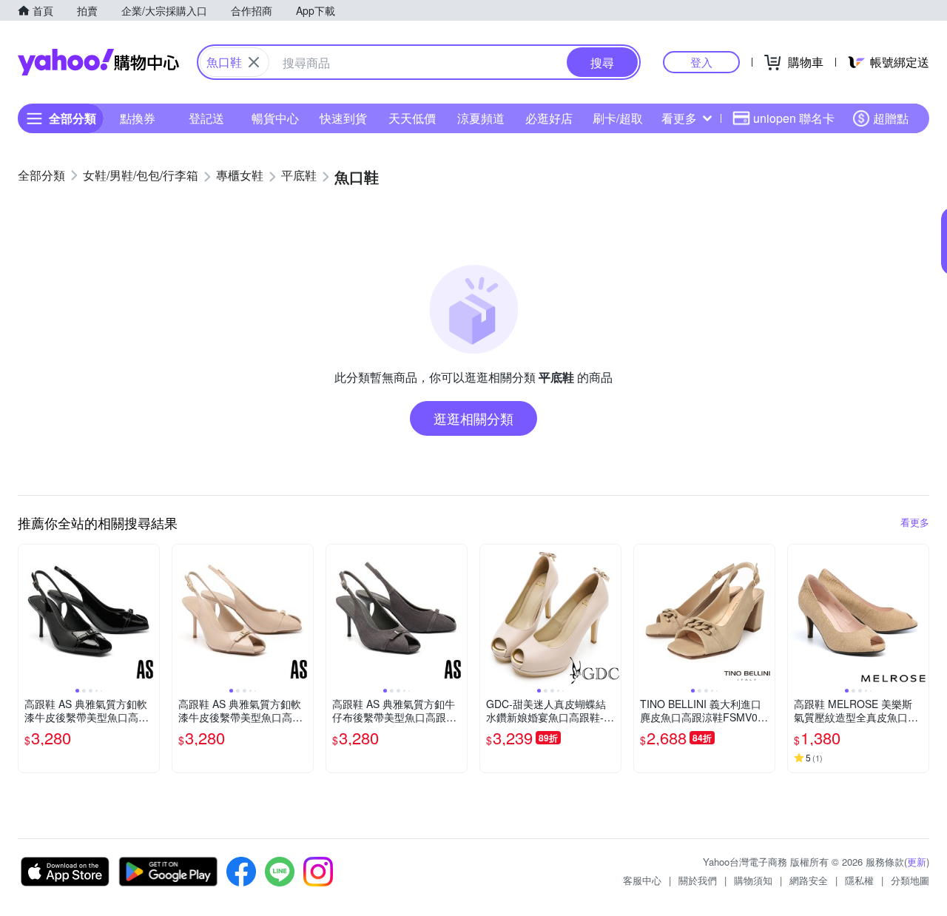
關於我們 (697, 880)
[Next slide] (149, 614)
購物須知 (753, 880)
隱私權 (859, 880)
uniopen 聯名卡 (794, 118)
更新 (916, 862)
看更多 (679, 118)
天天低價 (412, 118)
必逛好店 (549, 118)
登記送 (206, 118)
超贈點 (891, 118)
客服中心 (642, 880)
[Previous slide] (28, 614)
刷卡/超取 (618, 118)
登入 (701, 62)
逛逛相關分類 (473, 418)
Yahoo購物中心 (98, 62)
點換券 (137, 118)
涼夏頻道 (481, 118)
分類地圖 (910, 880)
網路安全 (808, 880)
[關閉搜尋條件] (254, 62)
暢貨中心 (275, 118)
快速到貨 (343, 118)
